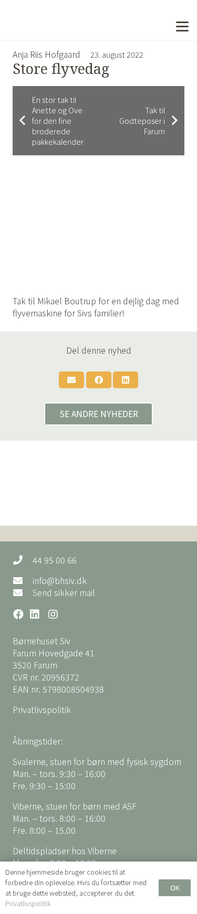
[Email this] (71, 379)
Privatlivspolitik (42, 709)
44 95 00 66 (55, 560)
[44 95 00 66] (23, 560)
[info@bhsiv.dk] (23, 580)
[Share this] (98, 379)
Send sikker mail (64, 592)
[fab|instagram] (53, 615)
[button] (182, 26)
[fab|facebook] (18, 615)
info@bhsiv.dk (60, 580)
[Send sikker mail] (23, 592)
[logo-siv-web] (55, 20)
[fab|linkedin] (35, 615)
